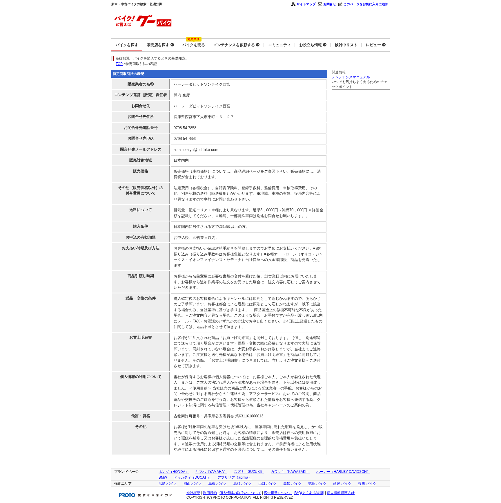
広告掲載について (278, 493)
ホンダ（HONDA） (174, 472)
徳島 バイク (317, 484)
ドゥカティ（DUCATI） (192, 477)
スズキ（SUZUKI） (249, 472)
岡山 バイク (193, 484)
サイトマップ (306, 4)
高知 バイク (292, 484)
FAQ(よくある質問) (309, 493)
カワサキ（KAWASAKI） (290, 472)
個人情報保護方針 (341, 493)
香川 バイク (367, 484)
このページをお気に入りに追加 (366, 4)
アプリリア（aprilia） (234, 477)
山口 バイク (267, 484)
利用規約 (210, 493)
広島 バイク (168, 484)
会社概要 (193, 493)
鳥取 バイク (242, 484)
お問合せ (329, 4)
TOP (119, 64)
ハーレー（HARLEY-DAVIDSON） (343, 472)
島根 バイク (217, 484)
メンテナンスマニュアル (351, 77)
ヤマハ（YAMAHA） (211, 472)
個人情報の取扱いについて (240, 493)
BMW (163, 477)
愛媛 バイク (342, 484)
